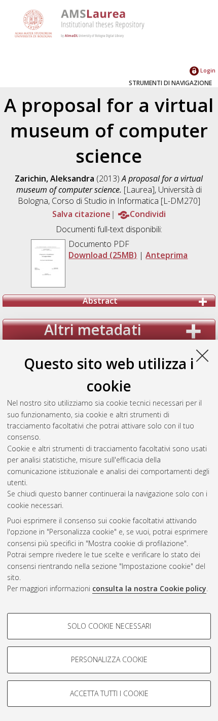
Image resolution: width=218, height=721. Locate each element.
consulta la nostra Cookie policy (149, 588)
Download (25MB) (102, 255)
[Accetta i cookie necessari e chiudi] (202, 355)
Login (207, 70)
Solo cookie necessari (109, 626)
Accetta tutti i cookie (109, 693)
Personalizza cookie (109, 659)
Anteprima (167, 255)
